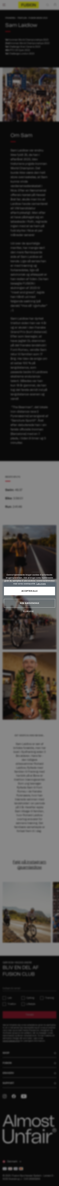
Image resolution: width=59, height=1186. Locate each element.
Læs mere (41, 583)
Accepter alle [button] (29, 591)
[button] (29, 611)
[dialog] (29, 593)
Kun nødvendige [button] (29, 603)
